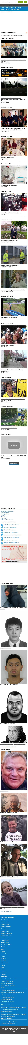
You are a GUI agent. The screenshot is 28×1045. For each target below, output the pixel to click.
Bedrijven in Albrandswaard (10, 527)
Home (2, 7)
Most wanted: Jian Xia (5, 648)
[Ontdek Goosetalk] (14, 73)
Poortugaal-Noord (5, 512)
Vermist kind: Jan (4, 791)
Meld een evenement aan (7, 983)
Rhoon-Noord (4, 517)
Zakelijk (19, 7)
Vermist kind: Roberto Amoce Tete (8, 812)
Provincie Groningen (5, 929)
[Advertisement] (14, 22)
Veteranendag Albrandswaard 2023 (9, 240)
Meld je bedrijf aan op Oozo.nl (8, 985)
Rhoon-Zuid (3, 518)
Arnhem (3, 956)
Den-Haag (3, 974)
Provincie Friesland (5, 924)
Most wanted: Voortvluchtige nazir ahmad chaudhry (12, 744)
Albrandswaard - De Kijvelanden (9, 428)
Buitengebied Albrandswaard (7, 511)
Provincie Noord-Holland (6, 935)
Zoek (20, 2)
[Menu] (25, 2)
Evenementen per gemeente (7, 1001)
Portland (3, 515)
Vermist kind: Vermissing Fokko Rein (9, 876)
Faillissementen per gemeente (8, 990)
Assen (2, 949)
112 (15, 7)
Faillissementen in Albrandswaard (11, 537)
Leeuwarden (4, 954)
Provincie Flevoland (5, 922)
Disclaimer (12, 1030)
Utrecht (2, 969)
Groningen (3, 958)
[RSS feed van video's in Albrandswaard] (26, 32)
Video (18, 9)
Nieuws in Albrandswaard (9, 530)
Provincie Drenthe (5, 919)
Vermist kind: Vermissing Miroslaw (8, 841)
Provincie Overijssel (5, 938)
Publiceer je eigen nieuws (7, 981)
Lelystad (3, 951)
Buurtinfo (11, 7)
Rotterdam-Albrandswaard (7, 519)
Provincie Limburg (5, 931)
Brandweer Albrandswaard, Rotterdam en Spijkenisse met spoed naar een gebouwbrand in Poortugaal (13, 99)
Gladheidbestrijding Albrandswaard (10, 265)
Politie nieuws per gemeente (7, 997)
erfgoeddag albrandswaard (7, 345)
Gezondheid (13, 9)
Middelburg (3, 972)
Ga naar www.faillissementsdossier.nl (9, 1009)
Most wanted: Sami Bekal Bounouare (9, 684)
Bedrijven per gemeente (6, 999)
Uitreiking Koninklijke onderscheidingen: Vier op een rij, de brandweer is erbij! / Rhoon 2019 (13, 129)
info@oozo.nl (17, 1028)
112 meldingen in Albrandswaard (11, 524)
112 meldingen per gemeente (8, 995)
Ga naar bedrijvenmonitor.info (8, 1016)
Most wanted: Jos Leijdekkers (7, 723)
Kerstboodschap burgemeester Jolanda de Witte (13, 290)
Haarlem (3, 965)
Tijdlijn (6, 7)
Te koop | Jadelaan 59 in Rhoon (9, 185)
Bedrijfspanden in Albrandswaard (11, 542)
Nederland (4, 5)
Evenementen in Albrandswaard (11, 532)
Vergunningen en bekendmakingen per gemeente (12, 992)
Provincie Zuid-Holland (6, 944)
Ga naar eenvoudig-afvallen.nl (8, 1023)
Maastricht (3, 960)
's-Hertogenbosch (5, 963)
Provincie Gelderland (6, 926)
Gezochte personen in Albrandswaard (12, 535)
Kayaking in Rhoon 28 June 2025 (9, 317)
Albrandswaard (9, 12)
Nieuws (2, 9)
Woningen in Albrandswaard (10, 540)
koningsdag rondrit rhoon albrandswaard (11, 213)
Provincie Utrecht (5, 940)
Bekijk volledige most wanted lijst (8, 747)
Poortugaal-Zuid (4, 514)
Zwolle (2, 967)
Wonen (7, 9)
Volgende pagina (14, 463)
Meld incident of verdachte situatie (9, 979)
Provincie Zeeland (5, 942)
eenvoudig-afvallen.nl (12, 561)
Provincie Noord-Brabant (6, 933)
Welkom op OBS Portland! (7, 157)
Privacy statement (20, 1030)
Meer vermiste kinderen (6, 911)
